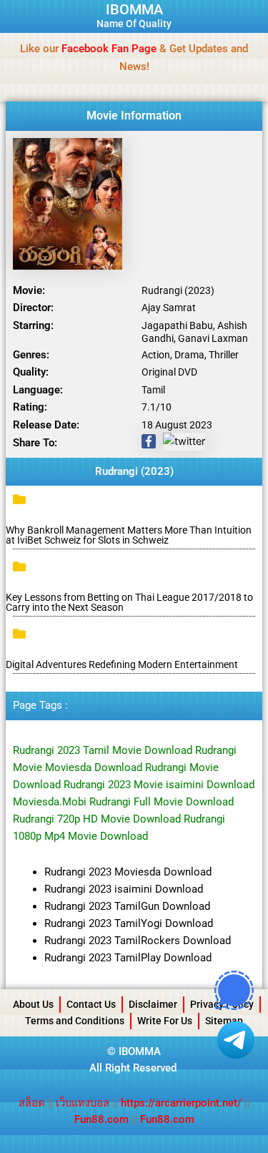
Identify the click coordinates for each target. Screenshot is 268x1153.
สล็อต (33, 1102)
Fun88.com (101, 1119)
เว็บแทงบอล (84, 1102)
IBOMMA (134, 9)
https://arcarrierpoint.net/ (181, 1102)
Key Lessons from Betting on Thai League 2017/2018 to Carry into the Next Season (129, 602)
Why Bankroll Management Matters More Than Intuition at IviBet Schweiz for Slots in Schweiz (129, 535)
